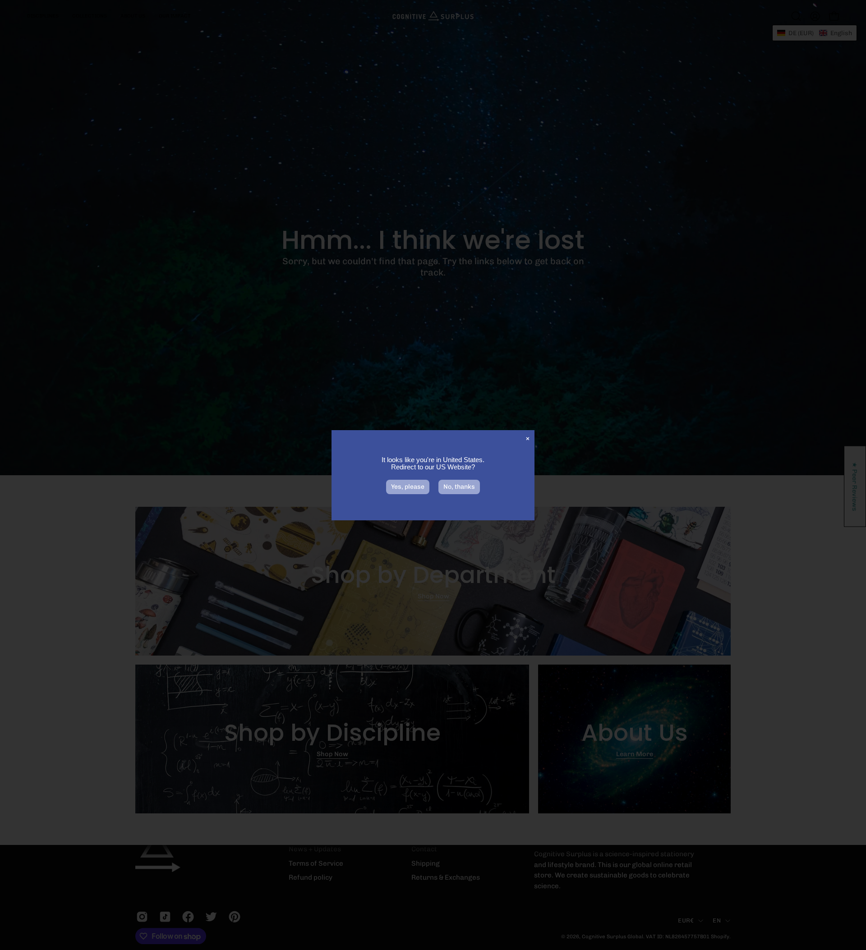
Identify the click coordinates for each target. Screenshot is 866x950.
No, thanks (459, 487)
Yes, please (407, 487)
